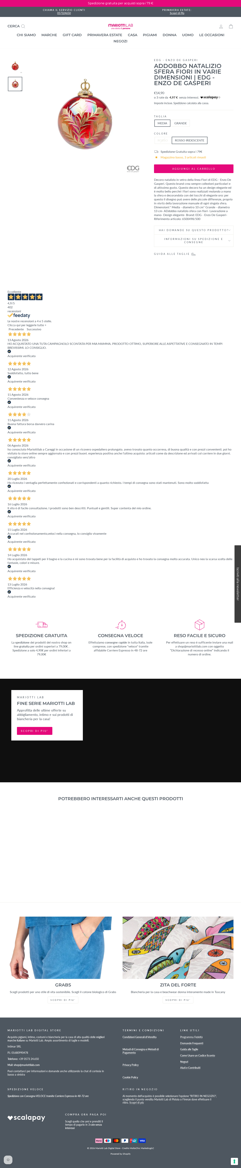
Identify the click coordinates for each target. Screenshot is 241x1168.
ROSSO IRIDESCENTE (189, 140)
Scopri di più (136, 1102)
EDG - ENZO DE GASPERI (176, 60)
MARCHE (49, 35)
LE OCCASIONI (211, 35)
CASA (132, 35)
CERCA (18, 25)
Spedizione (179, 103)
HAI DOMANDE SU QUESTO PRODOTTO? (194, 230)
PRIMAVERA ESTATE (104, 35)
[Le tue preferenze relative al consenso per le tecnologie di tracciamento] (234, 1161)
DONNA (169, 35)
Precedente (16, 329)
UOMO (188, 35)
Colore (161, 133)
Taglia (160, 116)
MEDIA (162, 123)
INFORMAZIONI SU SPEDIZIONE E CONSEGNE (193, 240)
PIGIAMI (150, 35)
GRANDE (180, 123)
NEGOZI (120, 41)
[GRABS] (63, 948)
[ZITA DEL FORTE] (178, 948)
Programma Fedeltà (191, 1037)
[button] (237, 584)
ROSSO (163, 140)
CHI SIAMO (26, 35)
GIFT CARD (72, 35)
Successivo (34, 329)
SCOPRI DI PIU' (34, 730)
